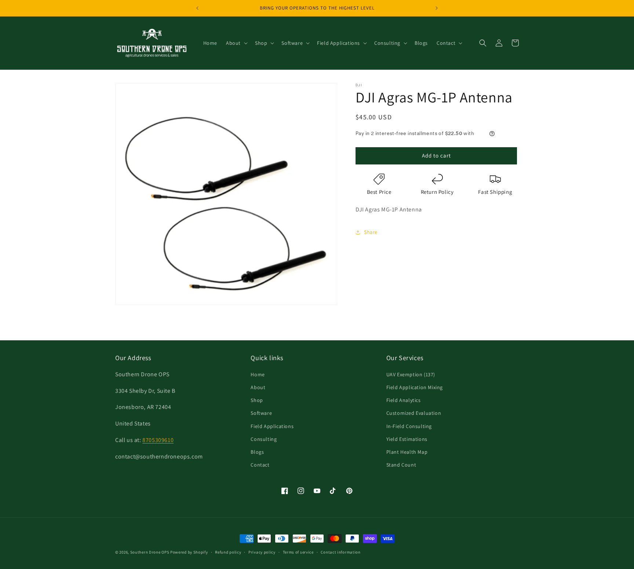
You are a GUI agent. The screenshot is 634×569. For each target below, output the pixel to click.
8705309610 (158, 440)
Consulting (264, 439)
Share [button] (371, 232)
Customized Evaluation (413, 413)
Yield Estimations (406, 439)
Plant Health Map (407, 452)
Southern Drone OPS (150, 552)
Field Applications (272, 426)
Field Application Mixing (414, 387)
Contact (260, 464)
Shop (257, 400)
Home (258, 374)
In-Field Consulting (409, 426)
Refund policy (228, 551)
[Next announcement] (437, 8)
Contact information (340, 551)
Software (261, 413)
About (258, 387)
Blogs (257, 452)
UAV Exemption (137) (410, 374)
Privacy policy (262, 551)
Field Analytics (403, 400)
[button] (236, 43)
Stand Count (401, 464)
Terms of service (298, 551)
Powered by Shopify (189, 552)
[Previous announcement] (197, 8)
